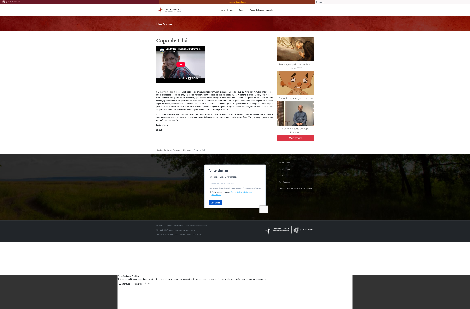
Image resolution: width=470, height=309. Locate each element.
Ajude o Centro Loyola (237, 2)
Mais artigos (295, 138)
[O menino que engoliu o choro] (295, 89)
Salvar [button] (148, 283)
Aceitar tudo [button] (124, 284)
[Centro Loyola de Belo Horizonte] (168, 10)
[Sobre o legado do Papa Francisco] (295, 119)
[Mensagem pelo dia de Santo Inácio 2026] (295, 54)
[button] (231, 10)
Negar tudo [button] (138, 284)
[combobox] (392, 2)
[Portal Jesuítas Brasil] (11, 2)
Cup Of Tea (168, 92)
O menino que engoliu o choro (296, 98)
